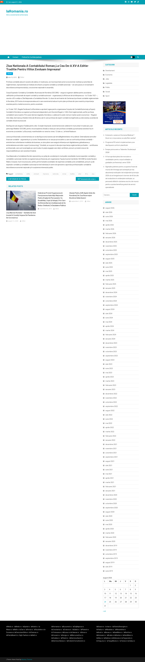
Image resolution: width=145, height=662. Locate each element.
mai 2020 (108, 524)
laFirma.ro (29, 629)
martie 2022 (109, 432)
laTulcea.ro (124, 641)
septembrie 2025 (111, 254)
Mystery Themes (27, 659)
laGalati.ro (76, 629)
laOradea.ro (55, 638)
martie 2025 (109, 280)
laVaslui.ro (100, 629)
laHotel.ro (34, 627)
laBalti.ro (34, 635)
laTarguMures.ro (113, 641)
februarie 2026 (110, 233)
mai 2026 (108, 221)
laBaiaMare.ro (118, 632)
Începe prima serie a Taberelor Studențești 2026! (120, 151)
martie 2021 (109, 482)
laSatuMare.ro (128, 635)
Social (10, 73)
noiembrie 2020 (111, 499)
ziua (93, 174)
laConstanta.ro (56, 629)
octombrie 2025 (111, 250)
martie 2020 (109, 533)
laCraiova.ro (67, 629)
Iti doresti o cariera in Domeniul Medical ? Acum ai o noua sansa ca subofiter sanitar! (120, 136)
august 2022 (109, 410)
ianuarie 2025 (110, 288)
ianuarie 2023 (110, 389)
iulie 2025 (108, 263)
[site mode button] (132, 57)
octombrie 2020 (111, 503)
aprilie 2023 (109, 377)
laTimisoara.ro (56, 632)
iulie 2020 (108, 516)
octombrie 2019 (111, 554)
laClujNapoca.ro (78, 627)
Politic (107, 87)
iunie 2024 (109, 318)
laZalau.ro (131, 641)
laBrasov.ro (100, 627)
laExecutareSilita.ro (21, 632)
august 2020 (109, 512)
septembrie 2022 (111, 406)
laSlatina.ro (108, 638)
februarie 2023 (110, 385)
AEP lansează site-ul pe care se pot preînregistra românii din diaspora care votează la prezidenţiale (88, 179)
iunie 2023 (109, 368)
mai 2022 (108, 423)
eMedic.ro (9, 627)
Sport (107, 96)
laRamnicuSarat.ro (76, 638)
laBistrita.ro (128, 632)
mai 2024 (108, 322)
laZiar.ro (22, 629)
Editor (22, 77)
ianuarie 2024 (110, 339)
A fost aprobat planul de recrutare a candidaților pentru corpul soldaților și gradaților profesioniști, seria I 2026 (118, 159)
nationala (56, 174)
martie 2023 (109, 381)
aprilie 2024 (109, 326)
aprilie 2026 (109, 225)
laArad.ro (99, 632)
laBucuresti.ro (67, 627)
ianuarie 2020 (110, 541)
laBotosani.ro (101, 635)
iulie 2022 (108, 415)
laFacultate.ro (39, 629)
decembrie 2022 (111, 394)
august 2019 (109, 562)
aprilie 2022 (109, 427)
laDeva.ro (83, 632)
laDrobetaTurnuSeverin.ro (76, 641)
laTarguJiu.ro (101, 641)
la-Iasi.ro (108, 627)
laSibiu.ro (99, 638)
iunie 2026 (109, 216)
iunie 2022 (109, 419)
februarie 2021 (110, 486)
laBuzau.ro (66, 632)
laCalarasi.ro (74, 632)
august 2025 (109, 259)
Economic (108, 75)
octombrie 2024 (111, 301)
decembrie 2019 (111, 545)
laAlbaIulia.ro (109, 629)
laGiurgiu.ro (65, 635)
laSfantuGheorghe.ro (119, 627)
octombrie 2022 (111, 402)
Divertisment (110, 70)
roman (64, 174)
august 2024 (109, 309)
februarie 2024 (110, 335)
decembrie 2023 (111, 343)
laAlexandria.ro (120, 629)
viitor (79, 174)
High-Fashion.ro (24, 635)
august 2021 (109, 461)
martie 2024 (109, 330)
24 (105, 602)
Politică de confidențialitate (32, 57)
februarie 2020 (110, 537)
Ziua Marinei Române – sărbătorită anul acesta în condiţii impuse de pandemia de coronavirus (21, 215)
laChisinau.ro (33, 632)
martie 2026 (109, 229)
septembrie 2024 (111, 305)
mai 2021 (108, 474)
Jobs (107, 79)
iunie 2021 (109, 470)
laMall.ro (16, 629)
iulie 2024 (108, 313)
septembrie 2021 (111, 457)
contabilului (19, 174)
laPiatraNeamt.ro (12, 635)
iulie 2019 (108, 567)
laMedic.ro (18, 627)
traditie (72, 174)
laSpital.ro (26, 627)
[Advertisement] (72, 38)
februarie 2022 (110, 436)
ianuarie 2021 (110, 491)
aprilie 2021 (109, 478)
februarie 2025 (110, 284)
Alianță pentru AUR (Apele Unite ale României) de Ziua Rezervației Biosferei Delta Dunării (82, 195)
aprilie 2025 (109, 275)
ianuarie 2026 (110, 238)
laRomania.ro (17, 11)
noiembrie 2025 (111, 246)
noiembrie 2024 (111, 297)
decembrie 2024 (111, 292)
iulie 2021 (108, 465)
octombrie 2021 (111, 453)
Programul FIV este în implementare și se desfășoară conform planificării (120, 143)
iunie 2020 (109, 520)
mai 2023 (108, 373)
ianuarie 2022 (110, 440)
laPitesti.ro (64, 638)
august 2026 (109, 208)
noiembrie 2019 (111, 550)
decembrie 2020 (111, 495)
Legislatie (108, 83)
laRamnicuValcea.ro (58, 641)
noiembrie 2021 (111, 448)
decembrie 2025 (111, 242)
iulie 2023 (108, 364)
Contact (15, 57)
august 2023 (109, 360)
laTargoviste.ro (127, 638)
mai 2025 (108, 271)
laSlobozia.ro (116, 638)
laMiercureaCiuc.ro (76, 635)
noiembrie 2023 (111, 347)
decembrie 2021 (111, 444)
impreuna (46, 174)
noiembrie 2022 (111, 398)
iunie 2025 (109, 267)
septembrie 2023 (111, 356)
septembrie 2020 (111, 508)
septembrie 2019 (111, 558)
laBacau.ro (108, 632)
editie (28, 174)
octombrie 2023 (111, 351)
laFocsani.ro (55, 635)
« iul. (104, 611)
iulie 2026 (108, 212)
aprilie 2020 (109, 529)
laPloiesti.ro (85, 629)
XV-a (86, 174)
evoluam (36, 174)
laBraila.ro (110, 635)
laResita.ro (118, 635)
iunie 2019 (109, 571)
